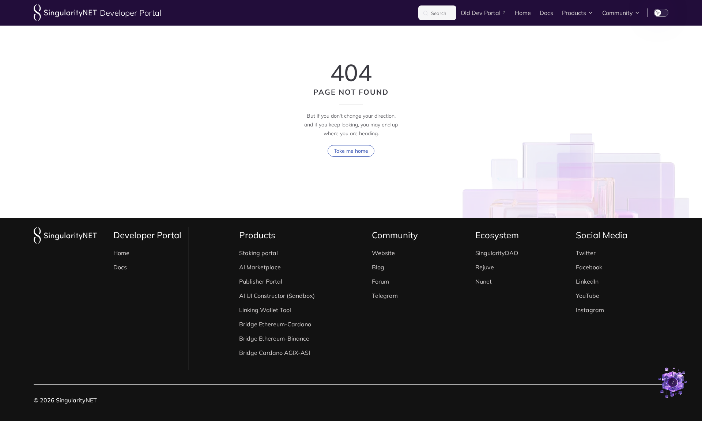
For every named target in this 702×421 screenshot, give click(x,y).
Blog (378, 267)
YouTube (587, 295)
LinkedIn (587, 281)
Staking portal (258, 253)
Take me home (351, 151)
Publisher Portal (260, 281)
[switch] (661, 13)
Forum (380, 281)
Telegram (385, 295)
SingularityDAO (496, 253)
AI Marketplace (260, 267)
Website (383, 253)
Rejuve (484, 267)
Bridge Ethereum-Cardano (275, 324)
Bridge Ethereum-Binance (274, 338)
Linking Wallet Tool (265, 310)
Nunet (483, 281)
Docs (120, 267)
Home (121, 253)
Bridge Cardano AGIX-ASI (274, 352)
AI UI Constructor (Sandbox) (277, 295)
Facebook (589, 267)
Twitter (586, 253)
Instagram (590, 310)
